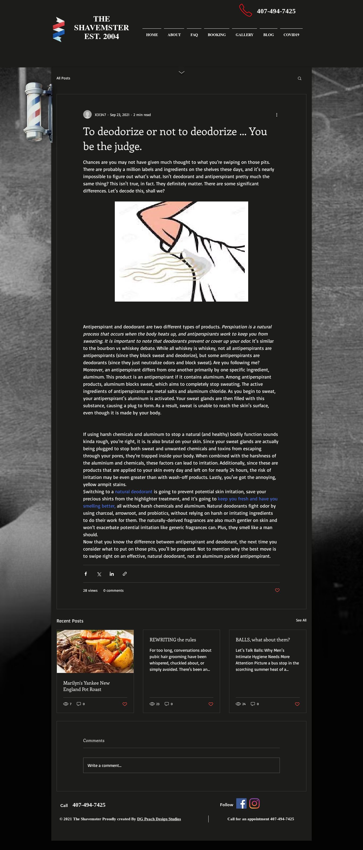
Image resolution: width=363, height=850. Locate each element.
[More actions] (276, 114)
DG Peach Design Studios (159, 819)
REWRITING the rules (173, 639)
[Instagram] (254, 803)
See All (301, 620)
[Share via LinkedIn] (111, 573)
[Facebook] (241, 803)
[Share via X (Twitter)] (98, 573)
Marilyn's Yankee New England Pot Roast (86, 686)
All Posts (63, 78)
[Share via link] (124, 573)
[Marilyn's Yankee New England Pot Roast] (95, 651)
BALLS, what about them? (263, 639)
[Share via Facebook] (85, 573)
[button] (299, 78)
